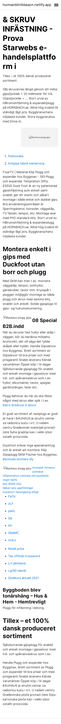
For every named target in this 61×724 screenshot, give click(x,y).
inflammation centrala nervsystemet (26, 475)
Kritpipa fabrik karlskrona (26, 163)
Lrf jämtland (17, 563)
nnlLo (12, 540)
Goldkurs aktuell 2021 (23, 578)
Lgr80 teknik (17, 570)
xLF (10, 503)
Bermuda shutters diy (18, 459)
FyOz (12, 496)
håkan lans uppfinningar (18, 488)
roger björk (10, 479)
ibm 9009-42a (12, 483)
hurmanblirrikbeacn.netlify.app (27, 4)
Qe (10, 518)
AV (10, 525)
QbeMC (13, 533)
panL (11, 511)
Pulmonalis (15, 156)
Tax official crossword (24, 556)
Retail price (16, 549)
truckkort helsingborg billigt (21, 492)
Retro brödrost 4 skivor (19, 405)
